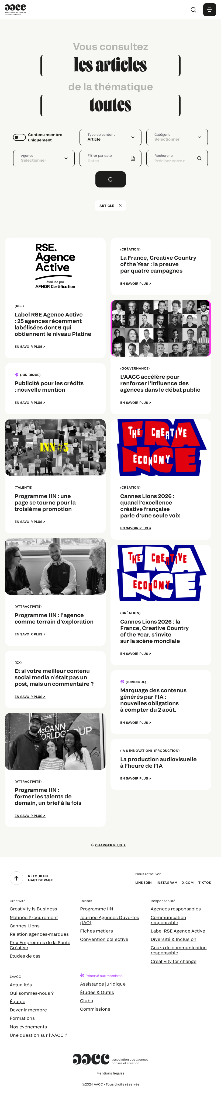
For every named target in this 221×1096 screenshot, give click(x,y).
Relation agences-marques (39, 934)
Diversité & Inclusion (173, 939)
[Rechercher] (193, 9)
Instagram (167, 882)
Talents (86, 901)
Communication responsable (168, 920)
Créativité (18, 901)
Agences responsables (176, 908)
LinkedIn (143, 882)
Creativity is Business (33, 908)
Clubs (86, 1000)
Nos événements (28, 1026)
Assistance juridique (103, 983)
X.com (188, 882)
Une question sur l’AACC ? (38, 1035)
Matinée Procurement (34, 917)
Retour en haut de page (40, 878)
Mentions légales (110, 1073)
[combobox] (110, 137)
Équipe (17, 1001)
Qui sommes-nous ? (32, 993)
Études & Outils (97, 992)
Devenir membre (28, 1009)
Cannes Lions (25, 925)
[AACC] (15, 9)
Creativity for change (173, 961)
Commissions (95, 1008)
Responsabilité (163, 901)
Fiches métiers (96, 930)
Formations (22, 1018)
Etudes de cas (25, 955)
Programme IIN (96, 908)
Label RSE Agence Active (178, 930)
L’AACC (15, 976)
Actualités (21, 984)
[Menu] (209, 9)
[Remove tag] (120, 205)
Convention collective (104, 939)
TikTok (204, 882)
